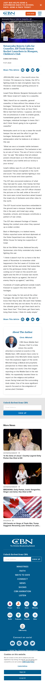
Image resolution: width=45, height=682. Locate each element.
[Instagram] (25, 643)
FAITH (22, 570)
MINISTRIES (22, 566)
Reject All (22, 672)
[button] (39, 14)
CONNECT (22, 578)
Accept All (22, 678)
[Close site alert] (40, 5)
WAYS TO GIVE (22, 574)
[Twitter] (27, 70)
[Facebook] (22, 70)
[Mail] (32, 70)
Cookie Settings (22, 666)
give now (30, 14)
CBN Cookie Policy (28, 662)
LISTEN (22, 595)
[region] (22, 666)
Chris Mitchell (10, 59)
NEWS (22, 583)
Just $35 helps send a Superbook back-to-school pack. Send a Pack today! (18, 5)
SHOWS (22, 587)
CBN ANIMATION (22, 591)
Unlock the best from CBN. (15, 402)
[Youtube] (12, 643)
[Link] (37, 70)
